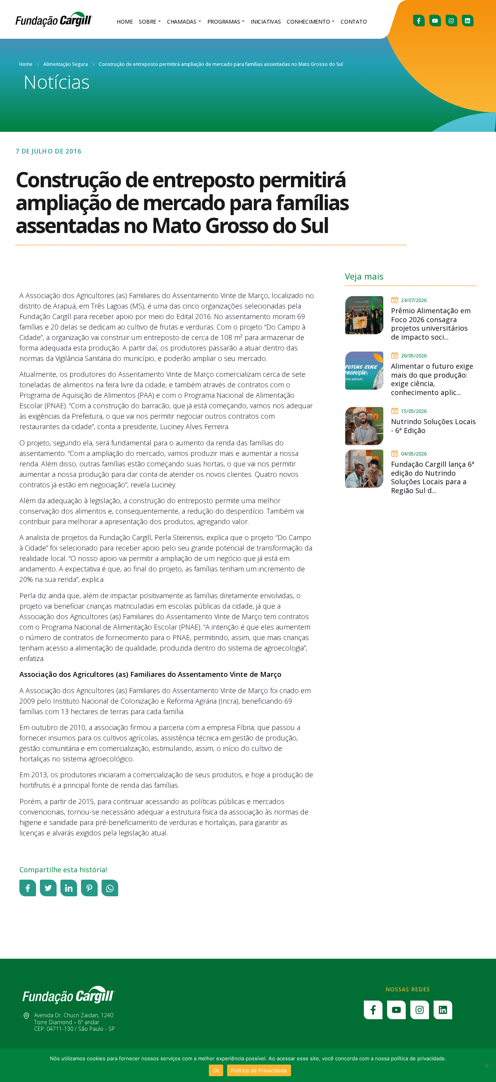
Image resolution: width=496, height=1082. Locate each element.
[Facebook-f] (419, 20)
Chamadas (181, 21)
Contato (354, 21)
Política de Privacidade (259, 1070)
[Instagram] (451, 20)
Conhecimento (308, 21)
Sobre (147, 21)
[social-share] (27, 888)
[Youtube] (435, 20)
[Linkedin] (468, 20)
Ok (216, 1070)
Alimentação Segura (65, 64)
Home (125, 21)
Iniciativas (266, 21)
